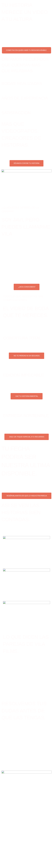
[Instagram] (8, 825)
